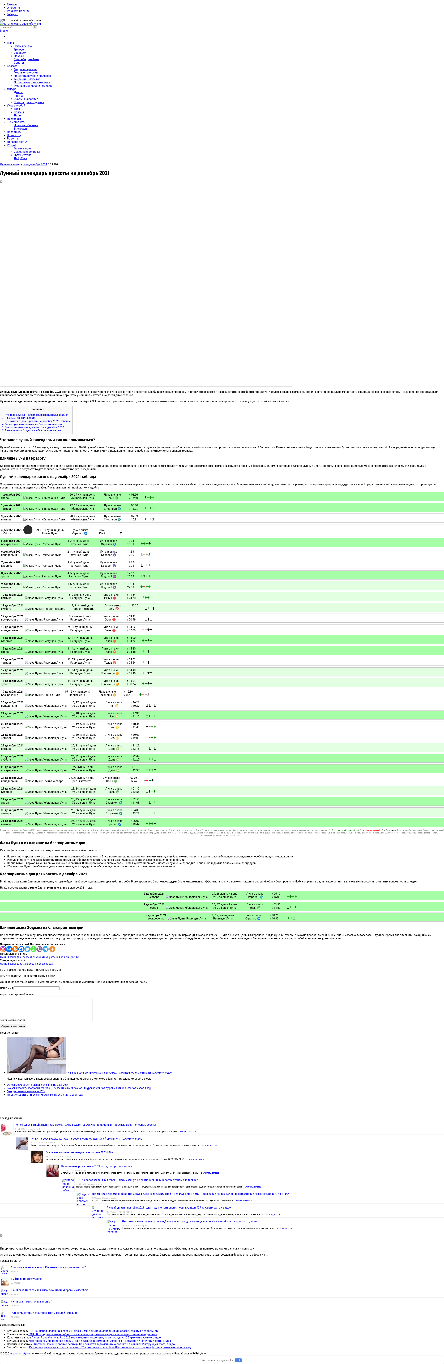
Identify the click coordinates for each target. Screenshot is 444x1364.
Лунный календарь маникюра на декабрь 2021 (27, 963)
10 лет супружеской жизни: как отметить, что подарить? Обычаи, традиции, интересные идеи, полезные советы (85, 1125)
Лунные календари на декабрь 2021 (23, 164)
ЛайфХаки (20, 158)
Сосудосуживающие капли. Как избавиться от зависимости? (48, 1267)
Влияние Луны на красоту (18, 418)
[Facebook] (21, 949)
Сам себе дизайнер (26, 59)
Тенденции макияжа (27, 79)
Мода (10, 42)
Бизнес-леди (22, 148)
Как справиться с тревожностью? (31, 1301)
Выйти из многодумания (26, 1279)
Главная (12, 4)
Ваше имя (6, 988)
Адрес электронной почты (17, 994)
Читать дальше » (188, 1131)
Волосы (19, 112)
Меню (4, 30)
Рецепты (13, 138)
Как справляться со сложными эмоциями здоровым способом (49, 1290)
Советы (19, 62)
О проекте (13, 7)
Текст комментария (12, 1020)
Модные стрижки (25, 69)
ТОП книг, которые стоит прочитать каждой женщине (44, 1313)
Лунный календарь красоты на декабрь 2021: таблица (36, 421)
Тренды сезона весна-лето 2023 (26, 1091)
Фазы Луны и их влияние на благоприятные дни (32, 424)
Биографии (21, 128)
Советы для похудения (29, 102)
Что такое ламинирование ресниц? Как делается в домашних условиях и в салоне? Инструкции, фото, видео (190, 1221)
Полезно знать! (17, 141)
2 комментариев (94, 1184)
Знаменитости (16, 122)
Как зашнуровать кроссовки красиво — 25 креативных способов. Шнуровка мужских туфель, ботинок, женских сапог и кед (79, 1088)
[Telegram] (45, 949)
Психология (14, 118)
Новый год (14, 135)
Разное (11, 145)
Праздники (14, 132)
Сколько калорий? (26, 99)
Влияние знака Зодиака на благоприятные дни (31, 430)
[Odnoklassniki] (15, 949)
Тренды (19, 49)
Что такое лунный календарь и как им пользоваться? (36, 414)
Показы (19, 56)
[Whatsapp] (33, 949)
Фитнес (18, 95)
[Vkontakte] (9, 949)
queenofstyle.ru (21, 1353)
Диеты (18, 92)
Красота (12, 66)
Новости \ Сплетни (26, 125)
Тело (17, 108)
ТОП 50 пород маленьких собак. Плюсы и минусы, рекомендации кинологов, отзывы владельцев (137, 1180)
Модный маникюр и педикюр (33, 85)
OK (238, 1360)
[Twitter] (27, 949)
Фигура (11, 89)
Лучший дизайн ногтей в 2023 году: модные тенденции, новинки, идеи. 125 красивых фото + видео (169, 1207)
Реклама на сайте (18, 11)
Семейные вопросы (27, 151)
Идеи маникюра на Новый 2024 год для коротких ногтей (96, 1166)
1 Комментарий (32, 1129)
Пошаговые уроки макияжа (32, 82)
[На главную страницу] (222, 23)
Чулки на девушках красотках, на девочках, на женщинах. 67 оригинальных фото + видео (119, 1072)
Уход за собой (16, 105)
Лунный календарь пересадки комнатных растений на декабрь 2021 (39, 957)
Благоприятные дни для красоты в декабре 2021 (33, 427)
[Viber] (39, 949)
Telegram (12, 14)
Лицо (17, 115)
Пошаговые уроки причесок (32, 75)
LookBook (20, 52)
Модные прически (26, 72)
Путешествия (22, 155)
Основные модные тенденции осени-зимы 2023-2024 (38, 1084)
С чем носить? (23, 46)
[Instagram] (3, 949)
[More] (52, 949)
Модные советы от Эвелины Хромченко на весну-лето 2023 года (45, 1094)
